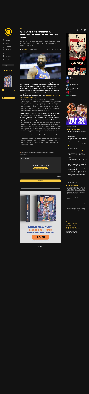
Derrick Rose (39, 152)
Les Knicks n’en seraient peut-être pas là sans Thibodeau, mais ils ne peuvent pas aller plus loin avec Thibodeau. (77, 164)
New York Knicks (23, 154)
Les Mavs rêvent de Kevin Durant (75, 142)
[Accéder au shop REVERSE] (81, 30)
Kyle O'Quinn (51, 152)
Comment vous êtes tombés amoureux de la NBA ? (77, 160)
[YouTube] (12, 71)
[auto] (78, 30)
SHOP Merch (7, 60)
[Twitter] (7, 71)
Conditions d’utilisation (71, 227)
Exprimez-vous (40, 180)
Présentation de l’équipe (71, 225)
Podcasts (8, 50)
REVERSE (8, 56)
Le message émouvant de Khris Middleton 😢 (77, 144)
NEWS (21, 28)
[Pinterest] (52, 49)
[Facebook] (47, 49)
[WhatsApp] (50, 49)
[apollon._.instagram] (9, 71)
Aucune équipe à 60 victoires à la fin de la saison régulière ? (77, 135)
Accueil (8, 40)
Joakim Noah (45, 152)
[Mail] (58, 49)
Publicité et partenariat (71, 223)
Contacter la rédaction (71, 221)
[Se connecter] (85, 30)
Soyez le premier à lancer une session (40, 168)
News (7, 43)
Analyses (8, 46)
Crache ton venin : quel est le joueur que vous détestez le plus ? (77, 168)
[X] (60, 49)
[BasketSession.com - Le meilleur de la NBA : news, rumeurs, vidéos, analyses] (8, 32)
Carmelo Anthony (32, 152)
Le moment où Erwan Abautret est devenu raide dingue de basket (77, 139)
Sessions (8, 53)
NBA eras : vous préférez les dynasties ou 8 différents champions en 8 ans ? (77, 132)
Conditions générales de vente (73, 228)
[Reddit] (55, 49)
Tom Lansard (25, 49)
